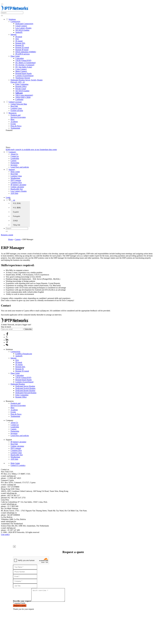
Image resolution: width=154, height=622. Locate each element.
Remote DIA (20, 43)
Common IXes (16, 182)
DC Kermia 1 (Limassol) (24, 65)
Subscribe (28, 329)
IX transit (18, 41)
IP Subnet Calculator (18, 185)
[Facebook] (7, 335)
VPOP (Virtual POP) (23, 60)
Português (16, 216)
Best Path (14, 106)
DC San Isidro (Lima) (23, 67)
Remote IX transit (22, 47)
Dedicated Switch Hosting (25, 388)
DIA (17, 39)
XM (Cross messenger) (24, 95)
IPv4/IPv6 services (22, 54)
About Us (14, 154)
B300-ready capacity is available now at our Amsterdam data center (31, 149)
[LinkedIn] (7, 340)
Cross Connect (21, 69)
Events (13, 124)
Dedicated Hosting (18, 384)
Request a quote (7, 235)
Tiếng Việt (16, 225)
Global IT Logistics (18, 465)
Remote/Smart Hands (23, 73)
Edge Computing (21, 84)
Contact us (15, 156)
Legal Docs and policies (20, 167)
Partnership (15, 163)
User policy (5, 534)
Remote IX (19, 45)
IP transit (18, 37)
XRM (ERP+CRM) (23, 97)
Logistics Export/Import (24, 76)
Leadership (15, 158)
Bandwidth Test (17, 189)
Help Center (15, 172)
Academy (14, 122)
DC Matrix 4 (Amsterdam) (25, 63)
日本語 (15, 221)
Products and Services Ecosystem (18, 116)
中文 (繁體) (17, 208)
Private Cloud (20, 89)
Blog (12, 119)
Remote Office (21, 86)
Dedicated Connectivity (24, 24)
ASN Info (14, 193)
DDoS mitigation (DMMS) (25, 52)
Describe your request (22, 601)
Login (8, 197)
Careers (13, 161)
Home (10, 239)
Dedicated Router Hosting (25, 391)
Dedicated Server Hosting (25, 386)
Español (16, 212)
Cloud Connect (21, 26)
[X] (7, 337)
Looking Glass (16, 108)
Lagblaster (19, 99)
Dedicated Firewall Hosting (25, 393)
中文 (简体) (17, 203)
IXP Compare (16, 180)
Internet (13, 34)
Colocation (19, 58)
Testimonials (15, 128)
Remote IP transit (21, 50)
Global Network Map (19, 104)
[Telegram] (7, 342)
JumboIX (18, 32)
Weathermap (15, 178)
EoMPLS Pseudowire (23, 354)
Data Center (15, 56)
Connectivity (15, 21)
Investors (14, 165)
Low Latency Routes (23, 28)
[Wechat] (7, 345)
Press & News (16, 126)
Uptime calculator (17, 187)
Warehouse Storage (22, 78)
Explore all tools (17, 111)
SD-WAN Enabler (22, 30)
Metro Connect (21, 71)
